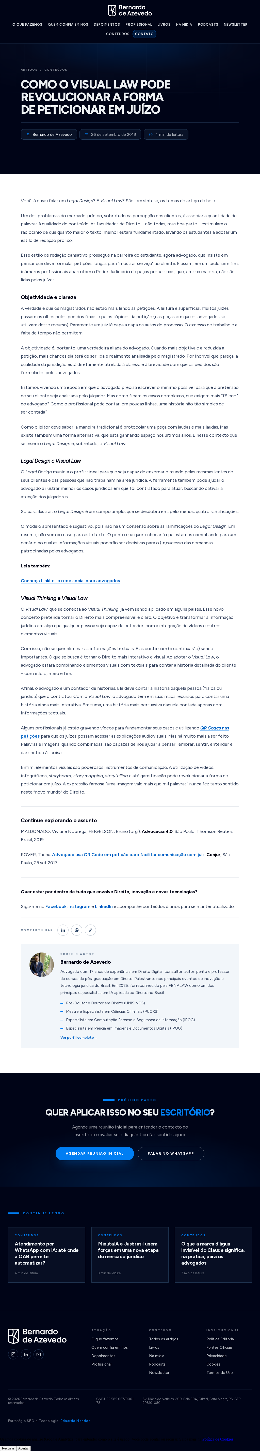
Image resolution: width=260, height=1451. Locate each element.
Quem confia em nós (68, 24)
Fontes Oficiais (219, 1347)
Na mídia (184, 24)
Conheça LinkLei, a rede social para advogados (70, 580)
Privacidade (216, 1356)
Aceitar (23, 1448)
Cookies (213, 1364)
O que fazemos (27, 24)
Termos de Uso (219, 1372)
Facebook (56, 906)
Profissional (139, 24)
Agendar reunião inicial (95, 1153)
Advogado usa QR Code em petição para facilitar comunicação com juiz (128, 854)
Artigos (29, 69)
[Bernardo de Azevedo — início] (130, 10)
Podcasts (208, 24)
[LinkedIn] (26, 1354)
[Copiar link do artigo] (90, 930)
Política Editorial (220, 1339)
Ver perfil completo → (79, 1037)
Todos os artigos (163, 1339)
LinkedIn (104, 906)
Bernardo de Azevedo (52, 134)
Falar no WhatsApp (171, 1153)
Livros (164, 24)
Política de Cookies (217, 1439)
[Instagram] (13, 1354)
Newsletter (236, 24)
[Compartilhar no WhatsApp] (76, 930)
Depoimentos (107, 24)
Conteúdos (117, 34)
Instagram (79, 906)
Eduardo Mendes (76, 1421)
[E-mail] (39, 1354)
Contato (144, 34)
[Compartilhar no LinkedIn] (63, 930)
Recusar (8, 1448)
